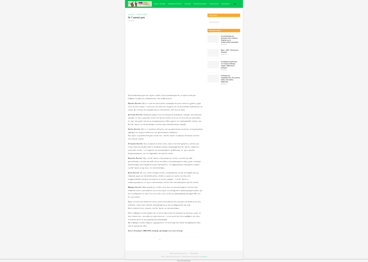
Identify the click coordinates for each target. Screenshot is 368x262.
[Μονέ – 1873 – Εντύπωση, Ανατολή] (213, 53)
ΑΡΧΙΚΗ (156, 4)
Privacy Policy (194, 253)
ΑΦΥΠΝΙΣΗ (162, 4)
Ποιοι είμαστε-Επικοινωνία (178, 253)
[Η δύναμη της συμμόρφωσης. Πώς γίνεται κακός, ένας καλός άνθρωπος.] (213, 78)
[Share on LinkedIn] (167, 239)
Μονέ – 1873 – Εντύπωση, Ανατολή (229, 51)
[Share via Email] (169, 239)
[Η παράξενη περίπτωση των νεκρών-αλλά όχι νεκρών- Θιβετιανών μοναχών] (213, 64)
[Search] (239, 4)
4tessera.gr (204, 256)
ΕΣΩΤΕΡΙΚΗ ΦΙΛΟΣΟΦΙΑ (200, 4)
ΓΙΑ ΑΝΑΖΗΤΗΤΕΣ (214, 4)
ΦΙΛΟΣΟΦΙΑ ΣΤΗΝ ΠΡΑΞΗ (175, 4)
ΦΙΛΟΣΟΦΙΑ (187, 4)
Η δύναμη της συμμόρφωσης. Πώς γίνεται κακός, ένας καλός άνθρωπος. (230, 79)
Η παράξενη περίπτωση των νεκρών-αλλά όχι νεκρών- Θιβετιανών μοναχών (229, 65)
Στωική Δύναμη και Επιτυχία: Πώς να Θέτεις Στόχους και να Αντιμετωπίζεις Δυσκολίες (229, 39)
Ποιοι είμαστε (225, 4)
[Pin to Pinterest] (166, 239)
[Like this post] (161, 239)
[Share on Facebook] (163, 239)
